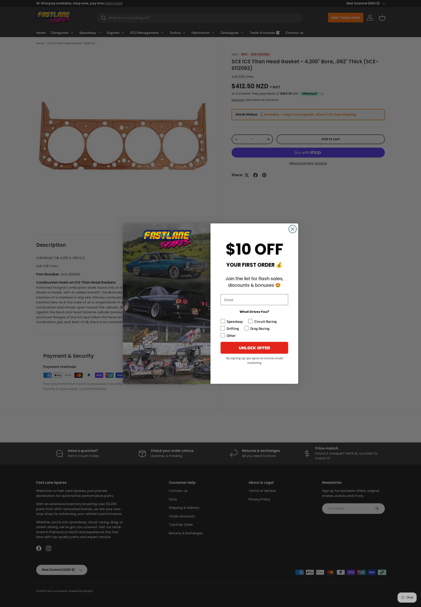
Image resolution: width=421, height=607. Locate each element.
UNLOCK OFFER (254, 347)
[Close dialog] (292, 229)
